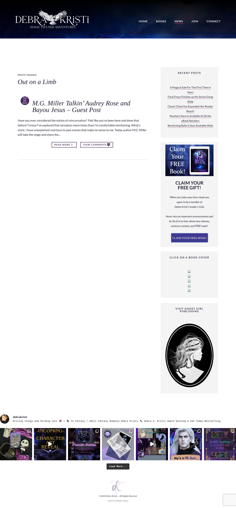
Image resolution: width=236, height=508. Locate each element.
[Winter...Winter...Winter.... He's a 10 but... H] (186, 444)
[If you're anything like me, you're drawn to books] (220, 444)
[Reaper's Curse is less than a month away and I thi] (84, 444)
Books (161, 21)
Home (143, 21)
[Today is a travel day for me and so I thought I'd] (16, 444)
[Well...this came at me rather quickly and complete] (152, 444)
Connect (214, 21)
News (179, 21)
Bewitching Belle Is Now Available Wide (190, 125)
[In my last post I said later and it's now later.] (50, 444)
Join (194, 21)
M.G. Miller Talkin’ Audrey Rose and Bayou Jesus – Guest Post (81, 106)
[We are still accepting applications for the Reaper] (118, 444)
